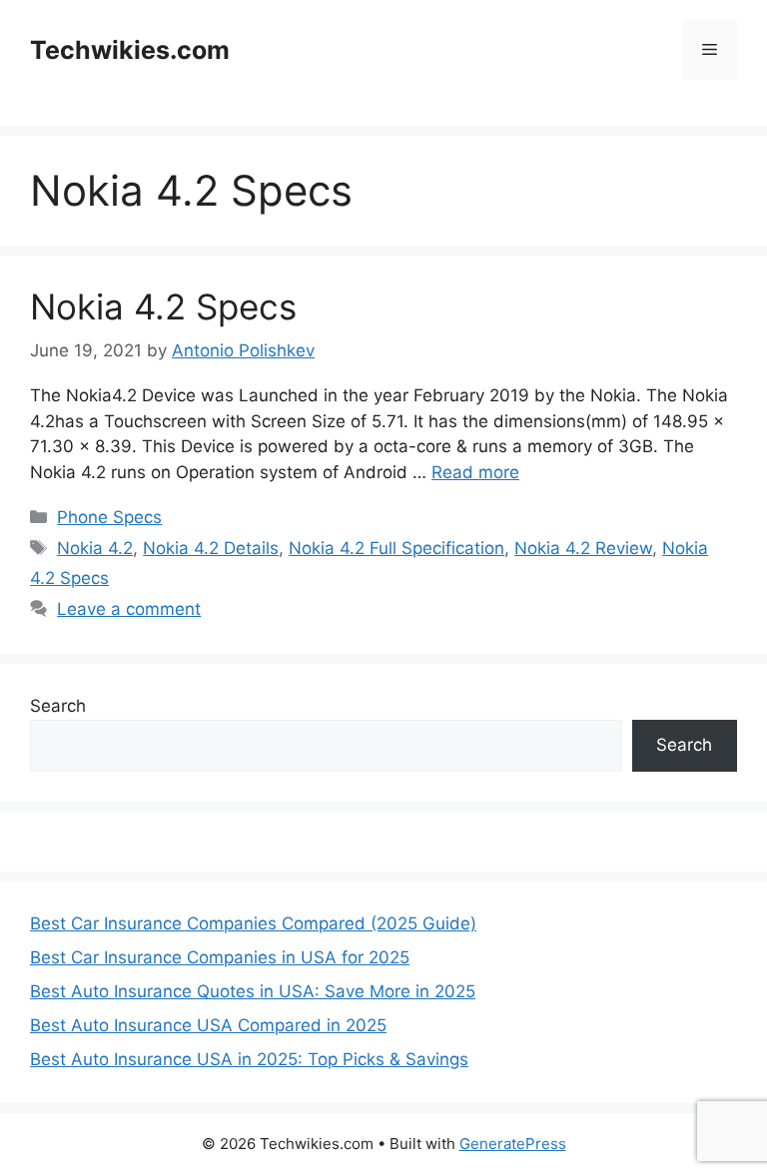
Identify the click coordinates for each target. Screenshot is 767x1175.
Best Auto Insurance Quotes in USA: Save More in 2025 (252, 991)
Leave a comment (129, 609)
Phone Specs (109, 517)
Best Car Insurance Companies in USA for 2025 (219, 957)
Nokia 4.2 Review (583, 548)
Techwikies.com (130, 50)
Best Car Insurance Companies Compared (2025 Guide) (253, 923)
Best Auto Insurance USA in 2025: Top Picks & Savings (249, 1059)
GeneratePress (512, 1143)
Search (58, 706)
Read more (475, 472)
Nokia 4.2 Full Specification (396, 548)
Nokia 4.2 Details (211, 548)
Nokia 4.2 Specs (163, 306)
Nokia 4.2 (95, 548)
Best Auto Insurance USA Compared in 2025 (208, 1025)
